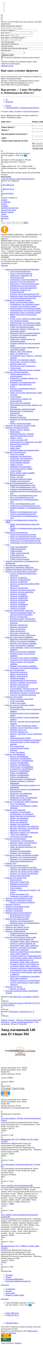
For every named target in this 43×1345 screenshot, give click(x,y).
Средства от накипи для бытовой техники (22, 855)
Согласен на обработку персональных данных (21, 57)
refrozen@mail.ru (7, 193)
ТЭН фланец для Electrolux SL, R (21, 1011)
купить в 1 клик (18, 1089)
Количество (6, 50)
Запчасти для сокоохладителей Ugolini (20, 425)
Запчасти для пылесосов (15, 670)
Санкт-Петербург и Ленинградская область (22, 108)
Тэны (8, 545)
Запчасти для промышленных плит (19, 483)
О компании (10, 1289)
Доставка (9, 1275)
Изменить (9, 102)
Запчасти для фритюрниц (15, 931)
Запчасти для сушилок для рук (17, 927)
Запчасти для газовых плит (16, 878)
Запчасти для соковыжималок (17, 919)
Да (7, 100)
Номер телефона (8, 30)
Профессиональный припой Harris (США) (22, 569)
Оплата (8, 1277)
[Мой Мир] (8, 1093)
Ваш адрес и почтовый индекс (13, 37)
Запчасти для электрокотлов (17, 532)
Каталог (9, 1291)
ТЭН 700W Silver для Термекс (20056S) (23, 997)
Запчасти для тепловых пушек (17, 906)
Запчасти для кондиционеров (17, 929)
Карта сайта (10, 1293)
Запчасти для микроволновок (17, 428)
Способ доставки (7, 42)
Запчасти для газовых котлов (17, 865)
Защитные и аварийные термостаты (20, 567)
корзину (18, 1343)
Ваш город (6, 35)
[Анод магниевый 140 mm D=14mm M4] (20, 1064)
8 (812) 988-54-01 (7, 185)
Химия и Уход (11, 863)
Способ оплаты (7, 46)
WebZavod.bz (32, 1331)
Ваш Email (5, 33)
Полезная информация (14, 1279)
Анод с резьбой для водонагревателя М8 (17, 1185)
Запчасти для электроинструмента (19, 900)
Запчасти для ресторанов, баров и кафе (21, 937)
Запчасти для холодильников (17, 372)
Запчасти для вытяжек (14, 911)
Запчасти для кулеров (14, 697)
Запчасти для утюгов (14, 987)
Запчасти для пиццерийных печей (19, 898)
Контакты (5, 1299)
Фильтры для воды (13, 904)
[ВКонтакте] (2, 1093)
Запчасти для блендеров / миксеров (19, 610)
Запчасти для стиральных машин (18, 300)
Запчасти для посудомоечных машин (20, 705)
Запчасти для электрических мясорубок (21, 571)
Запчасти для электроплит (16, 452)
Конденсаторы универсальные (17, 565)
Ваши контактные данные (12, 26)
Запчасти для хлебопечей (15, 810)
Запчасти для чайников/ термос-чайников (22, 802)
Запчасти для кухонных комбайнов (19, 637)
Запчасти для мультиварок (16, 839)
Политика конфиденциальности (18, 1281)
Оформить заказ (7, 55)
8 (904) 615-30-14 (7, 189)
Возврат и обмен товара (15, 1295)
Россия (8, 106)
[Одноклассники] (5, 1093)
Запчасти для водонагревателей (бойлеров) (22, 269)
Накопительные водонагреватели (19, 913)
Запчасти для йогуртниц (15, 925)
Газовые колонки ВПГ (14, 908)
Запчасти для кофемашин (15, 754)
